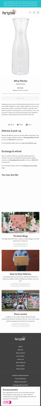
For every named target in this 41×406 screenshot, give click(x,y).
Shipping (15, 90)
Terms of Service (20, 362)
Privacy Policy (20, 365)
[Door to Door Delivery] (20, 260)
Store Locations (20, 353)
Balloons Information (20, 382)
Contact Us (20, 359)
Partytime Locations (20, 325)
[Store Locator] (20, 300)
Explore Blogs (20, 245)
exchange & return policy (29, 165)
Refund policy (20, 369)
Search (20, 346)
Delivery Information (20, 285)
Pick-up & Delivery (20, 378)
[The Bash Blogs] (20, 222)
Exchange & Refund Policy (20, 385)
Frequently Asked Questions (20, 375)
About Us (20, 349)
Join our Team (20, 356)
